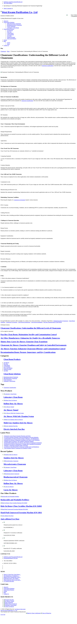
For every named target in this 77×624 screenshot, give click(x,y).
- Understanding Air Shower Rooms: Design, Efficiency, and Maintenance (21, 438)
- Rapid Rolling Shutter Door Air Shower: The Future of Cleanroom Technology (23, 442)
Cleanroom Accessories (11, 322)
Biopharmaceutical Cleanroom (60, 321)
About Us (6, 587)
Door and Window (8, 368)
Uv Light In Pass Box (9, 581)
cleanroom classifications (27, 100)
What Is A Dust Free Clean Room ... (12, 574)
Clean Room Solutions (12, 374)
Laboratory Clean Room (9, 381)
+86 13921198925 (8, 3)
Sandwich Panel (7, 369)
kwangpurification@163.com (11, 558)
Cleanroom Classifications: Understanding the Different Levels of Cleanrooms (31, 328)
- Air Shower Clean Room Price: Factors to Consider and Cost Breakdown (21, 446)
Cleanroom (3, 51)
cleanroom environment (19, 200)
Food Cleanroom (8, 379)
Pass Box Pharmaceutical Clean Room (52, 322)
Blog (8, 51)
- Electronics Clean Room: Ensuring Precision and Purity (17, 436)
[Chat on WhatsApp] (46, 613)
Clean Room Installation (36, 322)
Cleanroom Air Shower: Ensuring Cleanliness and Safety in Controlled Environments (33, 345)
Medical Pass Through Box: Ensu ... (12, 577)
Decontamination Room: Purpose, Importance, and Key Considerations (28, 352)
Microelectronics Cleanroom (10, 378)
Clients (5, 591)
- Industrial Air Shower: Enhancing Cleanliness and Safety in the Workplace (22, 440)
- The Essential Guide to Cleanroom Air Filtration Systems (17, 448)
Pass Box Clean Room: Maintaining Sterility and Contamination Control (29, 334)
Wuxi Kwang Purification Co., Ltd (9, 610)
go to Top (3, 614)
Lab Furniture (7, 366)
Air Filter (6, 370)
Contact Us (6, 594)
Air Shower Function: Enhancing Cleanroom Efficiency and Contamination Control (33, 349)
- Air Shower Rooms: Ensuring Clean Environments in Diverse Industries (21, 437)
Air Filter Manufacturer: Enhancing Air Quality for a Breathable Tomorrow (30, 338)
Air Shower (6, 362)
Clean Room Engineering (24, 322)
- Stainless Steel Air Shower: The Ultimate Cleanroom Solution (19, 441)
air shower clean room (20, 609)
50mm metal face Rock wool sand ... (12, 580)
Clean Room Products (12, 359)
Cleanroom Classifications (10, 387)
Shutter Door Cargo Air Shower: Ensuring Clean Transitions (24, 342)
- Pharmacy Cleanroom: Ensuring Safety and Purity (16, 445)
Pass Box (6, 364)
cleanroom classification (47, 65)
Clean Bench (7, 365)
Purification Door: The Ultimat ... (11, 578)
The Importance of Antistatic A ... (11, 576)
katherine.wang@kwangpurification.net (13, 1)
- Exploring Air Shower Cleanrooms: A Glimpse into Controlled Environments (22, 444)
